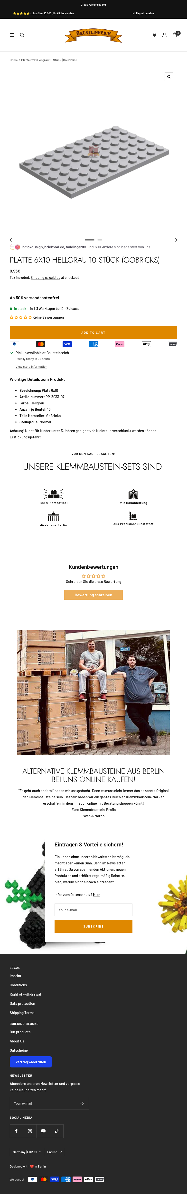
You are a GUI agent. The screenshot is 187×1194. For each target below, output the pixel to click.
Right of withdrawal (25, 994)
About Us (17, 1041)
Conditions (18, 985)
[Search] (22, 35)
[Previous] (12, 240)
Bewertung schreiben (93, 594)
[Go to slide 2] (99, 239)
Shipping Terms (22, 1012)
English (52, 1152)
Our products (20, 1032)
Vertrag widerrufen (31, 1062)
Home (14, 60)
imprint (15, 975)
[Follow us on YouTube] (43, 1131)
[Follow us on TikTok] (56, 1131)
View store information (31, 366)
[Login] (164, 35)
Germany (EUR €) (25, 1152)
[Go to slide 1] (89, 239)
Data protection (22, 1003)
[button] (21, 317)
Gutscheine (19, 1050)
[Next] (175, 240)
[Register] (82, 1103)
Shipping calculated (45, 277)
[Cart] (174, 35)
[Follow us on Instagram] (30, 1131)
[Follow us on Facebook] (16, 1131)
